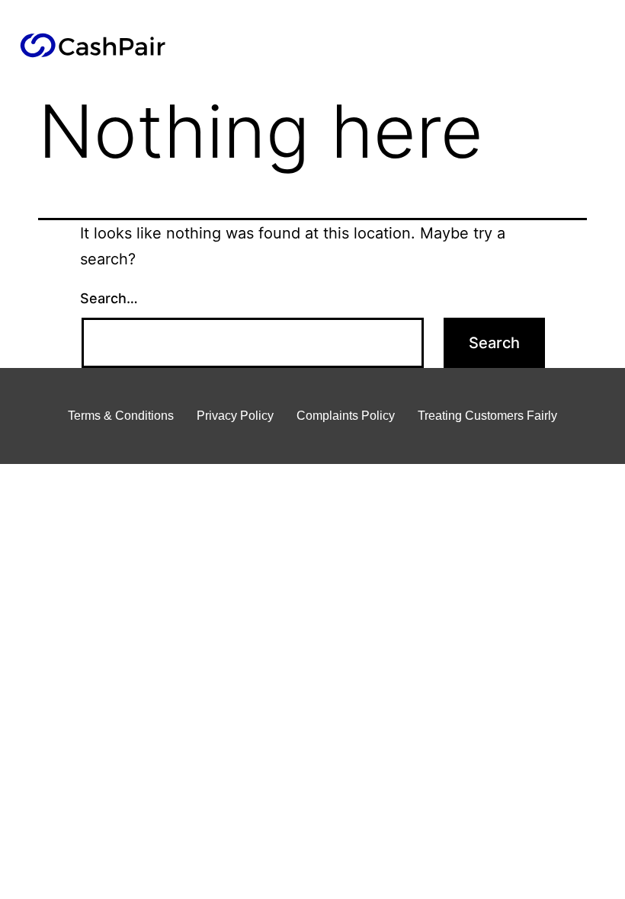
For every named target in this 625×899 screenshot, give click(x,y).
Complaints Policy (345, 415)
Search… (109, 298)
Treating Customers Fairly (487, 415)
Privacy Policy (235, 415)
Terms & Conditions (121, 415)
